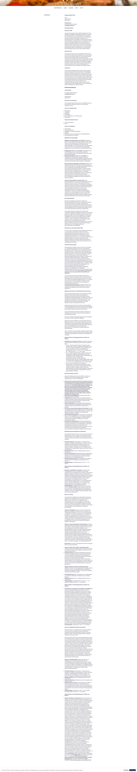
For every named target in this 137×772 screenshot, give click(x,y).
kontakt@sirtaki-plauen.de (70, 25)
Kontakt (81, 7)
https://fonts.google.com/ (82, 756)
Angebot (65, 7)
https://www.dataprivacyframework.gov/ (72, 284)
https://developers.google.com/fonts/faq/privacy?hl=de (81, 759)
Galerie (76, 7)
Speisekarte (71, 7)
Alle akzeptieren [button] (132, 770)
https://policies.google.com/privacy (80, 757)
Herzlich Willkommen (58, 7)
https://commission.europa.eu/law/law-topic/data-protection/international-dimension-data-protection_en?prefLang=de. (78, 272)
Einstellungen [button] (126, 770)
